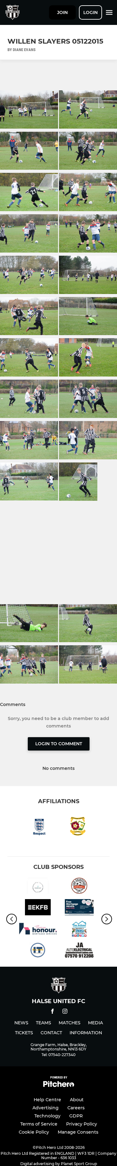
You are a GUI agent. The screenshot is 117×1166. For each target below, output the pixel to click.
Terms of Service (38, 1124)
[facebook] (52, 1012)
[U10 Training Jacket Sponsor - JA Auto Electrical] (79, 951)
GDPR (76, 1116)
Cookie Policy (34, 1132)
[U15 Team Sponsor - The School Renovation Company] (79, 930)
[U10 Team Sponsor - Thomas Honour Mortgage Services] (38, 930)
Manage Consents (78, 1132)
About (77, 1099)
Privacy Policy (81, 1124)
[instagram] (65, 1012)
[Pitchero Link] (58, 1085)
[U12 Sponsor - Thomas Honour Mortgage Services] (79, 908)
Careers (76, 1108)
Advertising (45, 1108)
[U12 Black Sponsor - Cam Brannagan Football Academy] (79, 887)
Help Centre (47, 1099)
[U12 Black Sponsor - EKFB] (38, 908)
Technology (47, 1116)
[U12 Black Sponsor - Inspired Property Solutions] (38, 887)
